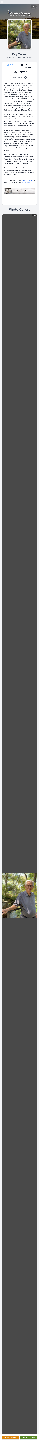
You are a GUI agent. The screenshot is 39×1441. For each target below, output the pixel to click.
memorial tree (28, 180)
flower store (26, 183)
